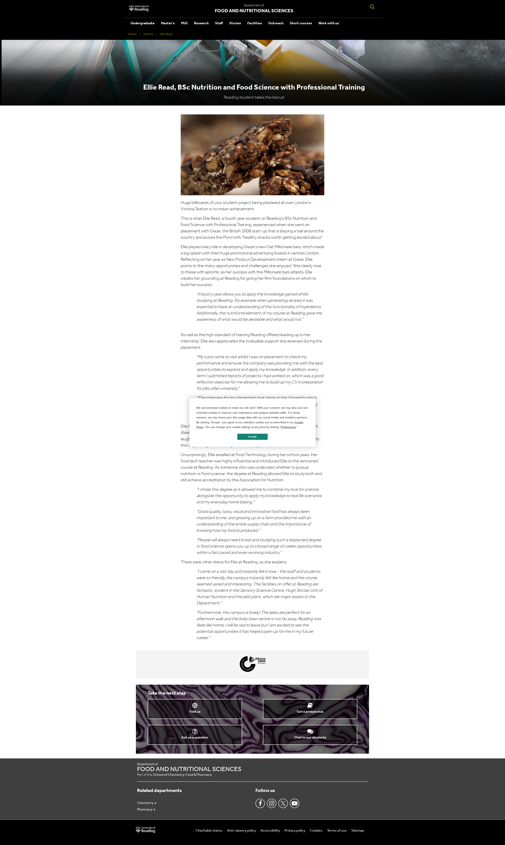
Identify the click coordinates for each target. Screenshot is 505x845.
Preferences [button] (288, 427)
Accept (252, 436)
